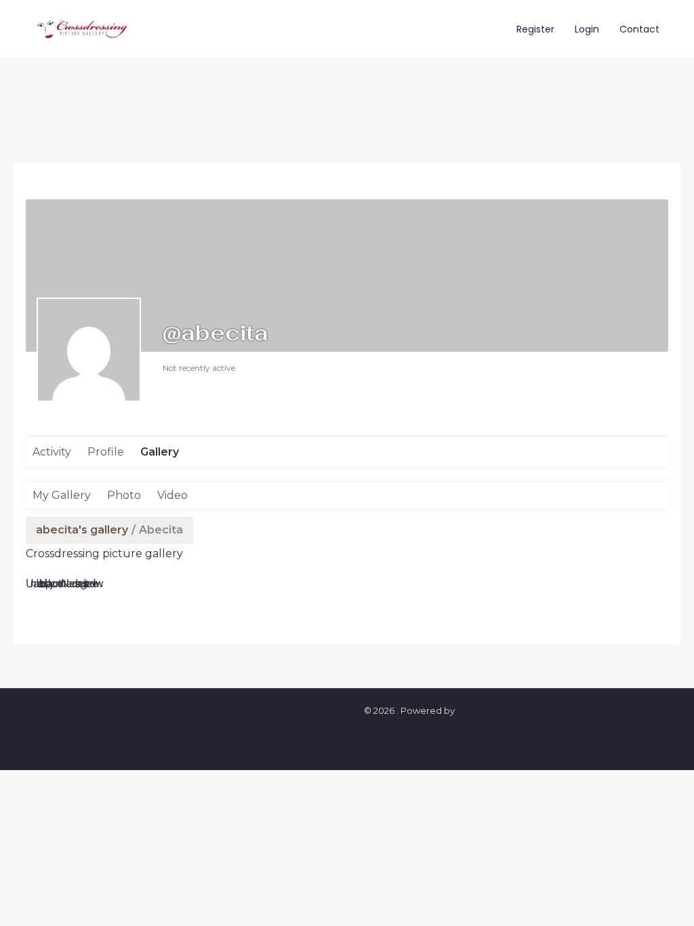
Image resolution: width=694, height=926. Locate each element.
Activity (52, 451)
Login (587, 29)
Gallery (159, 451)
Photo (124, 495)
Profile (105, 451)
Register (535, 29)
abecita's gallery (82, 529)
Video (172, 495)
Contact (639, 29)
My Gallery (62, 495)
